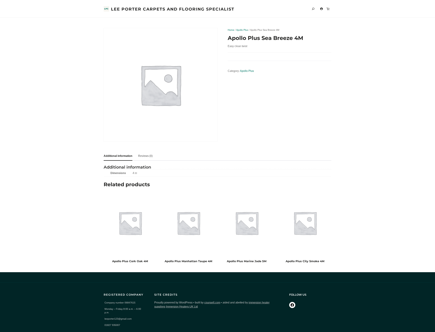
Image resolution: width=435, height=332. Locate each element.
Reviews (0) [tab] (145, 155)
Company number (120, 302)
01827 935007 (112, 325)
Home (231, 30)
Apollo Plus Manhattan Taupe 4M (188, 261)
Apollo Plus (242, 30)
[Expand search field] (313, 9)
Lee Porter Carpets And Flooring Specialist (172, 9)
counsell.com (212, 302)
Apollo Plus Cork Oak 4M (130, 261)
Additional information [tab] (118, 155)
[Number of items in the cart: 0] (328, 8)
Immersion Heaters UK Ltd (182, 306)
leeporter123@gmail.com (118, 318)
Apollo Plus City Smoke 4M (305, 261)
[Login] (321, 9)
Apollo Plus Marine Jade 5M (246, 261)
